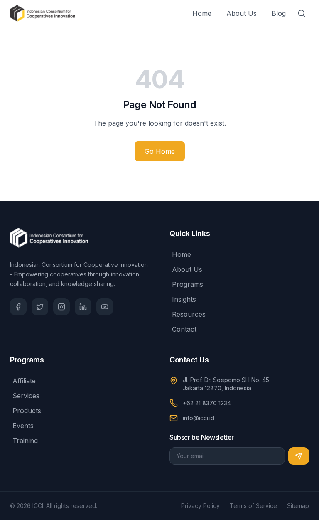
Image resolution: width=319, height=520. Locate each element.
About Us (241, 13)
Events (23, 425)
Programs (187, 284)
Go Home (160, 151)
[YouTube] (104, 306)
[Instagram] (61, 306)
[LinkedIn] (83, 306)
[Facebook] (18, 306)
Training (25, 440)
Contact (184, 329)
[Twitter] (40, 306)
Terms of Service (253, 505)
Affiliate (24, 381)
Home (201, 13)
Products (26, 411)
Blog (279, 13)
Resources (189, 314)
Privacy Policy (200, 505)
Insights (184, 299)
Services (25, 396)
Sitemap (298, 505)
